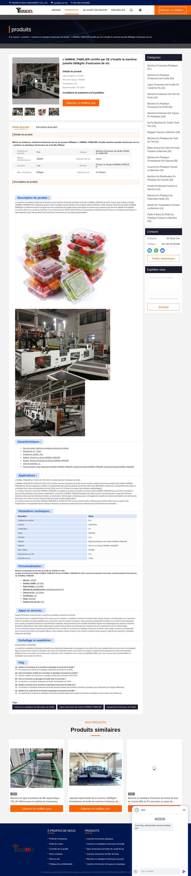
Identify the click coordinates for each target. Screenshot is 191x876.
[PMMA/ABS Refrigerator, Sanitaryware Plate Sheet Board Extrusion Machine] (154, 768)
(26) (161, 178)
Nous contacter (56, 854)
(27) (162, 67)
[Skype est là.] (149, 250)
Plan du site (54, 859)
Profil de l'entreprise (58, 839)
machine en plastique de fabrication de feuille (34, 707)
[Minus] (184, 810)
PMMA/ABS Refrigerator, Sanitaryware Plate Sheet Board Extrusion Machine (153, 800)
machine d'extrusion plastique (100, 839)
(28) (163, 132)
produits (25, 37)
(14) (163, 86)
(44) (163, 96)
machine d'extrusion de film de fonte (103, 854)
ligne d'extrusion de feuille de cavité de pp (105, 849)
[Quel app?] (156, 250)
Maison (56, 10)
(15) (162, 187)
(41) (163, 124)
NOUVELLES (118, 10)
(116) (163, 115)
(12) (162, 168)
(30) (162, 159)
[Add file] (136, 871)
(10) (160, 197)
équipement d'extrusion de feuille (121, 707)
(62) (159, 105)
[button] (57, 112)
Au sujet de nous (94, 10)
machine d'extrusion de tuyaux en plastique (106, 864)
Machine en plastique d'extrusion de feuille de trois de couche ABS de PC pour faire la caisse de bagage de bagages (94, 800)
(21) (162, 140)
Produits (70, 10)
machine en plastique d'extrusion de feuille (50, 37)
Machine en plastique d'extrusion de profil (105, 859)
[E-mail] (162, 250)
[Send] (184, 871)
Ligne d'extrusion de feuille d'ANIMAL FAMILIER (80, 707)
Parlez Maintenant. (163, 258)
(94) (160, 77)
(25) (163, 149)
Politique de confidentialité (60, 864)
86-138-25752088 (81, 3)
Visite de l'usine (56, 844)
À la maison (14, 37)
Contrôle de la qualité (58, 849)
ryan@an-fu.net (60, 3)
